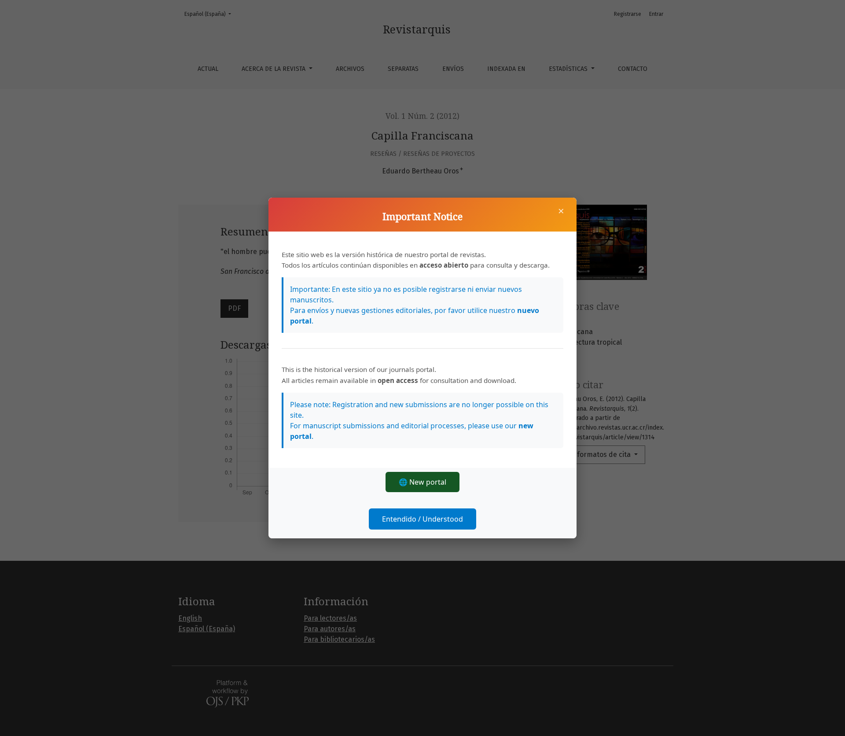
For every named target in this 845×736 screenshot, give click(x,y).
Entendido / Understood (422, 519)
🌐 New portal (422, 482)
